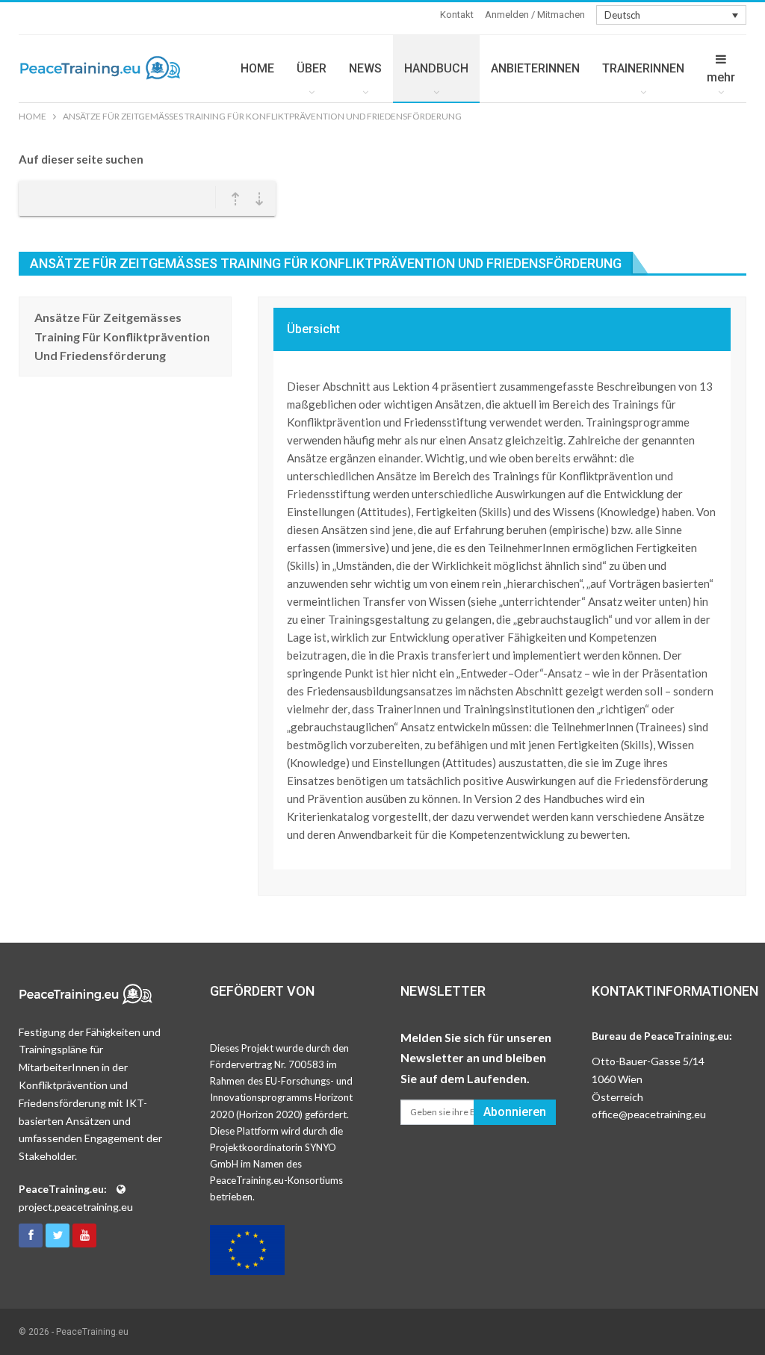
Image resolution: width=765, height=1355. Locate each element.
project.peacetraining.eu (76, 1206)
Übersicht (313, 329)
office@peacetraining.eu (649, 1114)
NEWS (365, 68)
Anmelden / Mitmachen (535, 14)
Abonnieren (514, 1112)
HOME (257, 68)
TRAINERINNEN (643, 68)
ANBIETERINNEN (535, 68)
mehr (721, 77)
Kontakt (457, 14)
